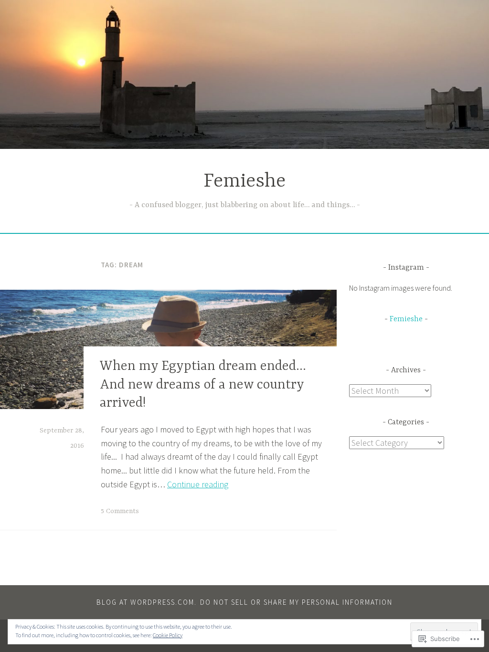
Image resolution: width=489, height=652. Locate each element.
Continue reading (197, 484)
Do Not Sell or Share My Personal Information (296, 602)
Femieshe (244, 181)
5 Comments (120, 511)
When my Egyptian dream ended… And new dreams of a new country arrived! (203, 385)
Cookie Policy (167, 635)
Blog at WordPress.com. (146, 602)
